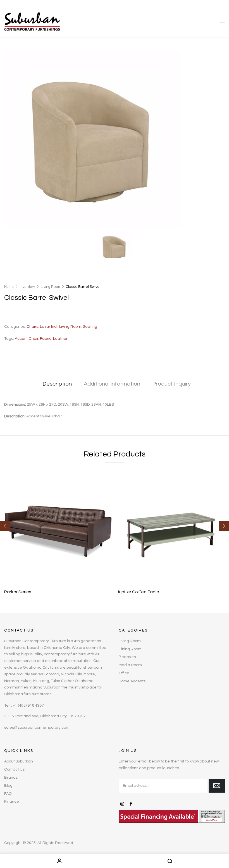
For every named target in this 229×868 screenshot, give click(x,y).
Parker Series (17, 592)
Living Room (50, 287)
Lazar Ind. (49, 327)
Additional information (112, 384)
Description (57, 384)
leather (60, 339)
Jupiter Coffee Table (138, 592)
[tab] (57, 384)
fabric (45, 339)
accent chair (26, 339)
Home (9, 287)
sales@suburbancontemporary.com (37, 728)
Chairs (32, 327)
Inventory (27, 287)
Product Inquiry (171, 384)
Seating (90, 327)
